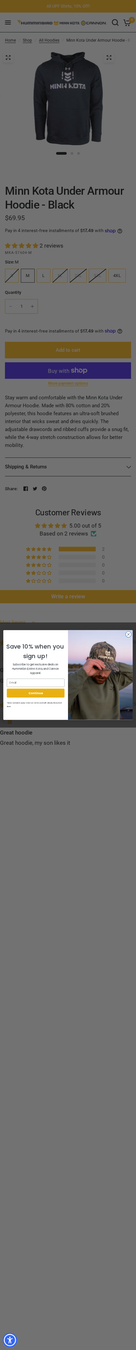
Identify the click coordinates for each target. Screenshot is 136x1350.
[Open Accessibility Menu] (10, 1340)
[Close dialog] (128, 634)
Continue (35, 693)
